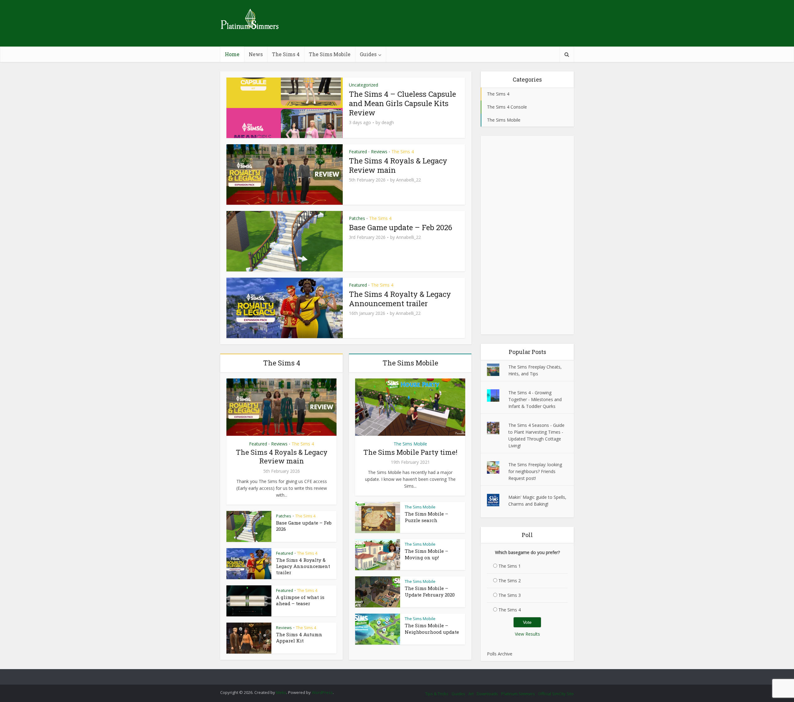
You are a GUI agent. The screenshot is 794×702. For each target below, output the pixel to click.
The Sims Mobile (329, 54)
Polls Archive (499, 654)
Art (471, 693)
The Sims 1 (509, 566)
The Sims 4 (286, 54)
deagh (387, 122)
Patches (357, 218)
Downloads (487, 693)
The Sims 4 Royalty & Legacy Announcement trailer (400, 298)
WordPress (322, 692)
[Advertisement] (527, 235)
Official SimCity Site (556, 693)
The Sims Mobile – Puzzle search (426, 517)
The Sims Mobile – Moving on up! (426, 554)
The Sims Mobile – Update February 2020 (430, 591)
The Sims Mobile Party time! (410, 452)
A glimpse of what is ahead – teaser (300, 600)
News (256, 54)
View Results (527, 634)
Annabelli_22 (408, 180)
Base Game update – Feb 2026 (400, 227)
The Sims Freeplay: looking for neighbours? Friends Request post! (535, 471)
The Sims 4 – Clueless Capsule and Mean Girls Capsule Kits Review (402, 103)
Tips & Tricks (436, 693)
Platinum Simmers (518, 693)
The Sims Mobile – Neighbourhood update (432, 628)
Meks (281, 692)
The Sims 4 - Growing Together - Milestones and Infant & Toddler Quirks (535, 399)
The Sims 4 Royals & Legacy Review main (398, 165)
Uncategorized (363, 85)
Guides (368, 54)
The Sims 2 (509, 581)
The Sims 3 (509, 595)
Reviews (379, 151)
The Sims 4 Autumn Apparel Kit (299, 637)
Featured (358, 151)
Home (232, 54)
